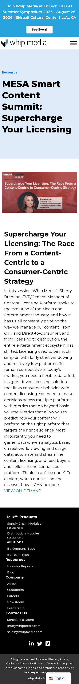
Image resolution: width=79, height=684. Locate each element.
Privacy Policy (58, 659)
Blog (10, 572)
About (11, 584)
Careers (13, 596)
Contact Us (16, 613)
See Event (39, 29)
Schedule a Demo (20, 620)
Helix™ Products (21, 517)
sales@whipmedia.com (24, 632)
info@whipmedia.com (23, 626)
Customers (15, 590)
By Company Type (21, 548)
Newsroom (15, 602)
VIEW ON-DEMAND (23, 491)
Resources (15, 559)
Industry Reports (20, 566)
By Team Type (18, 555)
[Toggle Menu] (73, 43)
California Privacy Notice (22, 663)
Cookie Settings (57, 663)
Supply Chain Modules (24, 525)
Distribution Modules (23, 535)
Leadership (15, 608)
